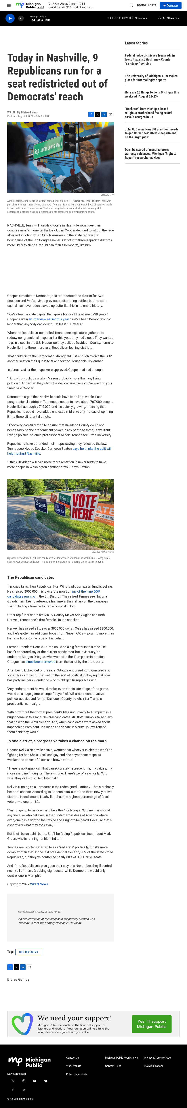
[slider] (26, 18)
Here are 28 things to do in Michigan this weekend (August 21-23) (152, 94)
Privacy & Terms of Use (157, 1057)
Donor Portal (147, 5)
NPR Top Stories (28, 951)
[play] (10, 18)
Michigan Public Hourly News (121, 1057)
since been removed (40, 662)
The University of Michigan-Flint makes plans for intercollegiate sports (151, 78)
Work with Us (73, 1066)
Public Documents (76, 1074)
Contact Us (72, 1057)
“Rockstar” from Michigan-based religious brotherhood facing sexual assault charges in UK (148, 113)
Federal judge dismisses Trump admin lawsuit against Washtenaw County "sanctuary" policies (150, 59)
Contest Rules (113, 1066)
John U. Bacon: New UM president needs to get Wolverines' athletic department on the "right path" (151, 133)
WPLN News (39, 884)
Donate (172, 6)
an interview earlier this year (49, 319)
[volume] (21, 18)
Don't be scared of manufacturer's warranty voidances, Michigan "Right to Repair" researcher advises (150, 154)
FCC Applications (153, 1066)
